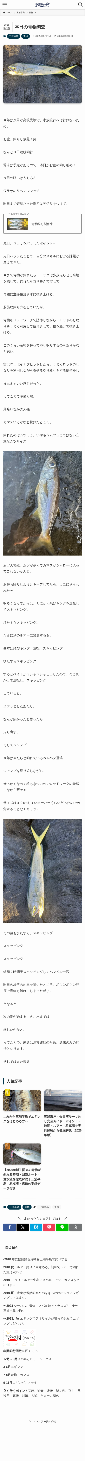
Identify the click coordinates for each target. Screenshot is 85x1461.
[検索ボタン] (80, 4)
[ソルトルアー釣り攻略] (42, 4)
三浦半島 (13, 36)
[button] (9, 1227)
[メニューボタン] (4, 4)
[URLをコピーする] (75, 1227)
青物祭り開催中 (42, 224)
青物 (25, 36)
